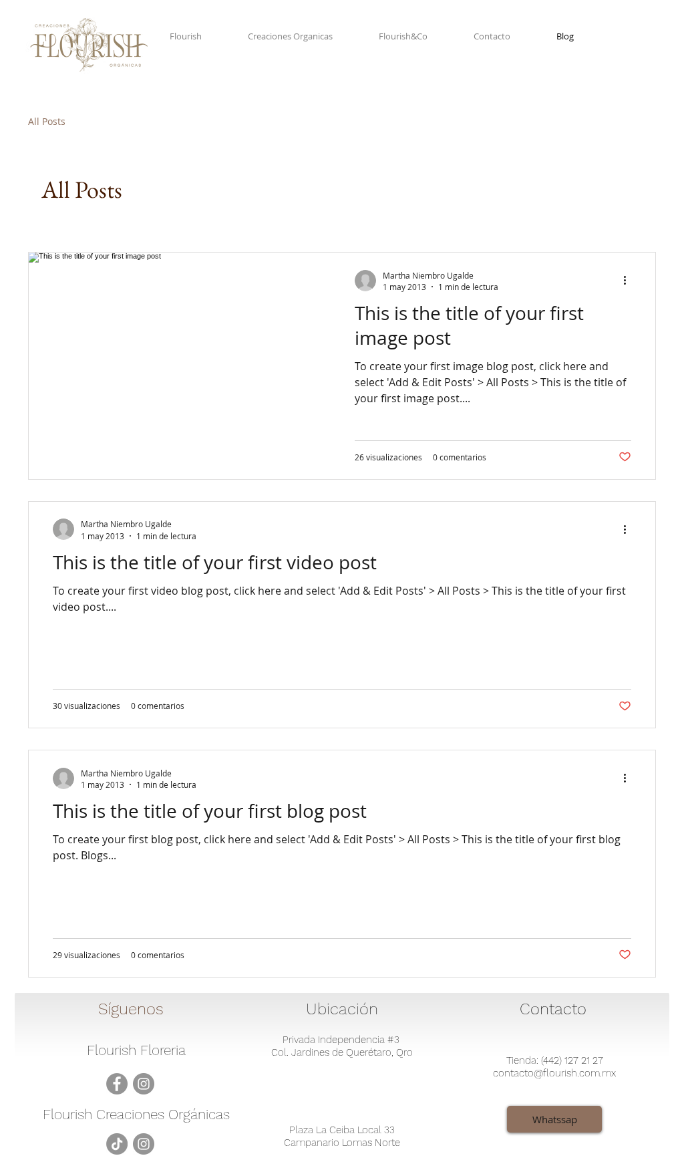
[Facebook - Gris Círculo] (117, 1083)
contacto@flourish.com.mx (554, 1073)
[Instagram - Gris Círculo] (143, 1083)
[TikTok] (117, 1144)
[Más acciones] (629, 281)
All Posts (46, 121)
